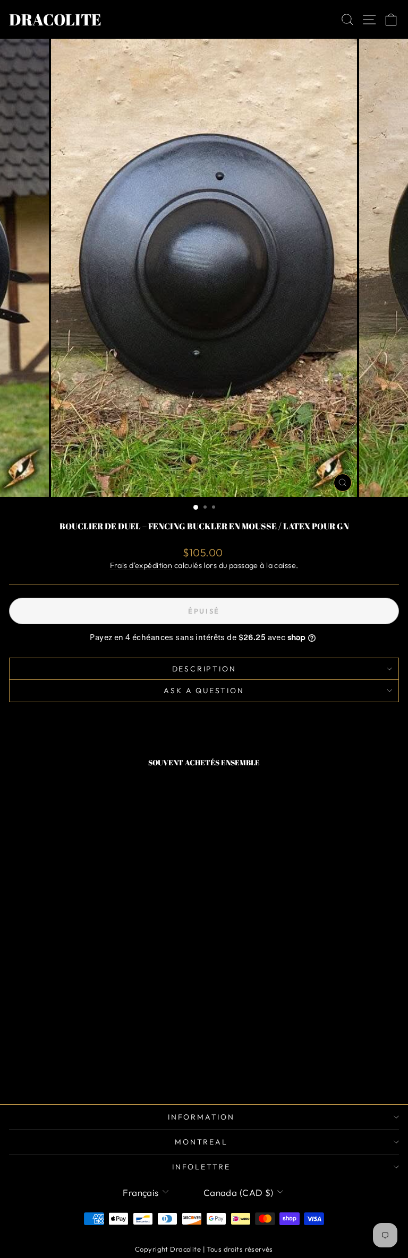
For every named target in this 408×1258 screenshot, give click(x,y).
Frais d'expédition (141, 565)
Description (204, 669)
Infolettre (201, 1167)
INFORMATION (201, 1117)
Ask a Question (204, 690)
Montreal (201, 1142)
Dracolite (55, 19)
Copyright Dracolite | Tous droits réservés (204, 1249)
